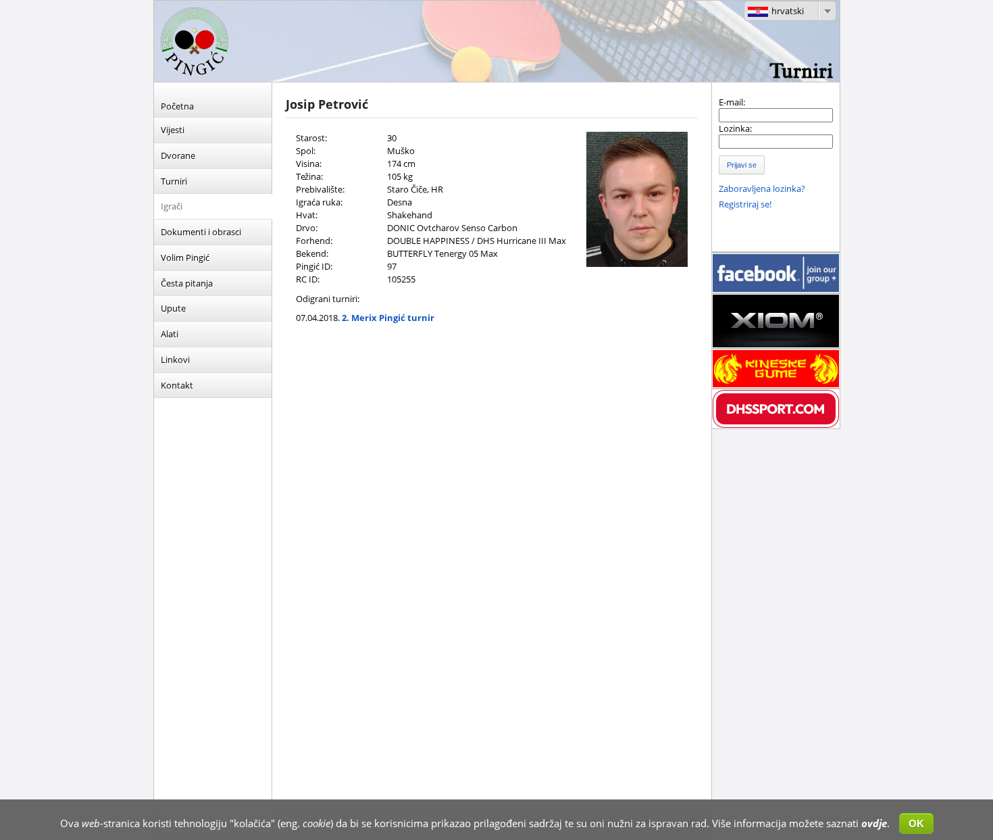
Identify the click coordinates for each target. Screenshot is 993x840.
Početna (177, 106)
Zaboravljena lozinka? (762, 188)
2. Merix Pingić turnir (388, 318)
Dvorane (178, 155)
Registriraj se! (745, 204)
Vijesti (172, 130)
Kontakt (177, 385)
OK (916, 823)
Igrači (171, 206)
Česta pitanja (187, 283)
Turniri (174, 181)
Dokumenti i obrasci (201, 232)
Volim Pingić (185, 257)
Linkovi (175, 359)
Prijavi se (742, 165)
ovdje (874, 823)
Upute (173, 308)
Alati (169, 334)
